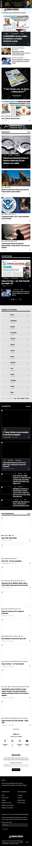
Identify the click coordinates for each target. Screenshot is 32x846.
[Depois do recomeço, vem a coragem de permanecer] (16, 599)
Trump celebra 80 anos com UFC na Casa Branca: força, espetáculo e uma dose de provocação (14, 464)
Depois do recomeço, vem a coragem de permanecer (13, 612)
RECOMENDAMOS (8, 513)
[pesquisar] (25, 10)
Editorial (12, 344)
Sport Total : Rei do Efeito (9, 538)
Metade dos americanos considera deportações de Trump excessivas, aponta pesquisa (15, 191)
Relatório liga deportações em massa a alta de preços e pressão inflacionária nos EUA (21, 504)
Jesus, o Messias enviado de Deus (11, 118)
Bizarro (12, 315)
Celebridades (6, 278)
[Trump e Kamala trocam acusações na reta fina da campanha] (16, 419)
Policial (12, 374)
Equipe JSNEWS (7, 437)
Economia (9, 241)
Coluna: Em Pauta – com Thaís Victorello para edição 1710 (16, 282)
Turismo (12, 386)
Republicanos (18, 460)
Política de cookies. (14, 843)
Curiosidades (13, 333)
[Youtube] (27, 743)
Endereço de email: (16, 762)
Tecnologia (15, 289)
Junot (8, 43)
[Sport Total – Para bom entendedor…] (16, 550)
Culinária (12, 327)
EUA (5, 155)
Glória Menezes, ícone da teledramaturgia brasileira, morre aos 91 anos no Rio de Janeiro (21, 53)
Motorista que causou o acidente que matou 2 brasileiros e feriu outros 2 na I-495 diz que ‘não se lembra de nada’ (15, 13)
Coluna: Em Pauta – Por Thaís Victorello (13, 664)
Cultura (22, 278)
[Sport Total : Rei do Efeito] (16, 525)
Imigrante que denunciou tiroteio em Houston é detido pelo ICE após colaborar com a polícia (15, 160)
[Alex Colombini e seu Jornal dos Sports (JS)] (16, 627)
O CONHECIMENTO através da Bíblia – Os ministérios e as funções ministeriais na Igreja (15, 38)
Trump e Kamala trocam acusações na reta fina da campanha (16, 433)
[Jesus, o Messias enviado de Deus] (16, 108)
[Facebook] (5, 743)
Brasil (22, 289)
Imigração (17, 155)
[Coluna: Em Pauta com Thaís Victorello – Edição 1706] (16, 709)
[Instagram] (19, 743)
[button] (28, 12)
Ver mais (28, 513)
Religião (6, 33)
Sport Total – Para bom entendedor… (12, 561)
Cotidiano (15, 49)
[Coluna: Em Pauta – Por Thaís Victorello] (16, 652)
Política (27, 398)
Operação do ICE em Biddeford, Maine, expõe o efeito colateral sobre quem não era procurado (15, 584)
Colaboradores (14, 33)
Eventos (12, 356)
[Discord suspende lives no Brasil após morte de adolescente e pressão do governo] (6, 61)
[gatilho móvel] (3, 9)
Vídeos (12, 392)
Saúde (18, 398)
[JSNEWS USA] (11, 9)
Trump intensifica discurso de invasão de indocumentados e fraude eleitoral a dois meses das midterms (16, 245)
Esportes (12, 350)
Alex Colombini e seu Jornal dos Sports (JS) (14, 638)
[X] (12, 743)
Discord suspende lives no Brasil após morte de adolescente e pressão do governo (21, 61)
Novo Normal (26, 686)
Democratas (10, 460)
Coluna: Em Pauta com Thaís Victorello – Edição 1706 (15, 721)
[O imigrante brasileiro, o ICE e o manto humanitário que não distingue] (16, 205)
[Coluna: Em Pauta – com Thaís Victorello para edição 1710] (16, 268)
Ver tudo (28, 132)
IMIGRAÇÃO (6, 132)
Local (22, 33)
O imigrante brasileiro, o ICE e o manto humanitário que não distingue (15, 217)
